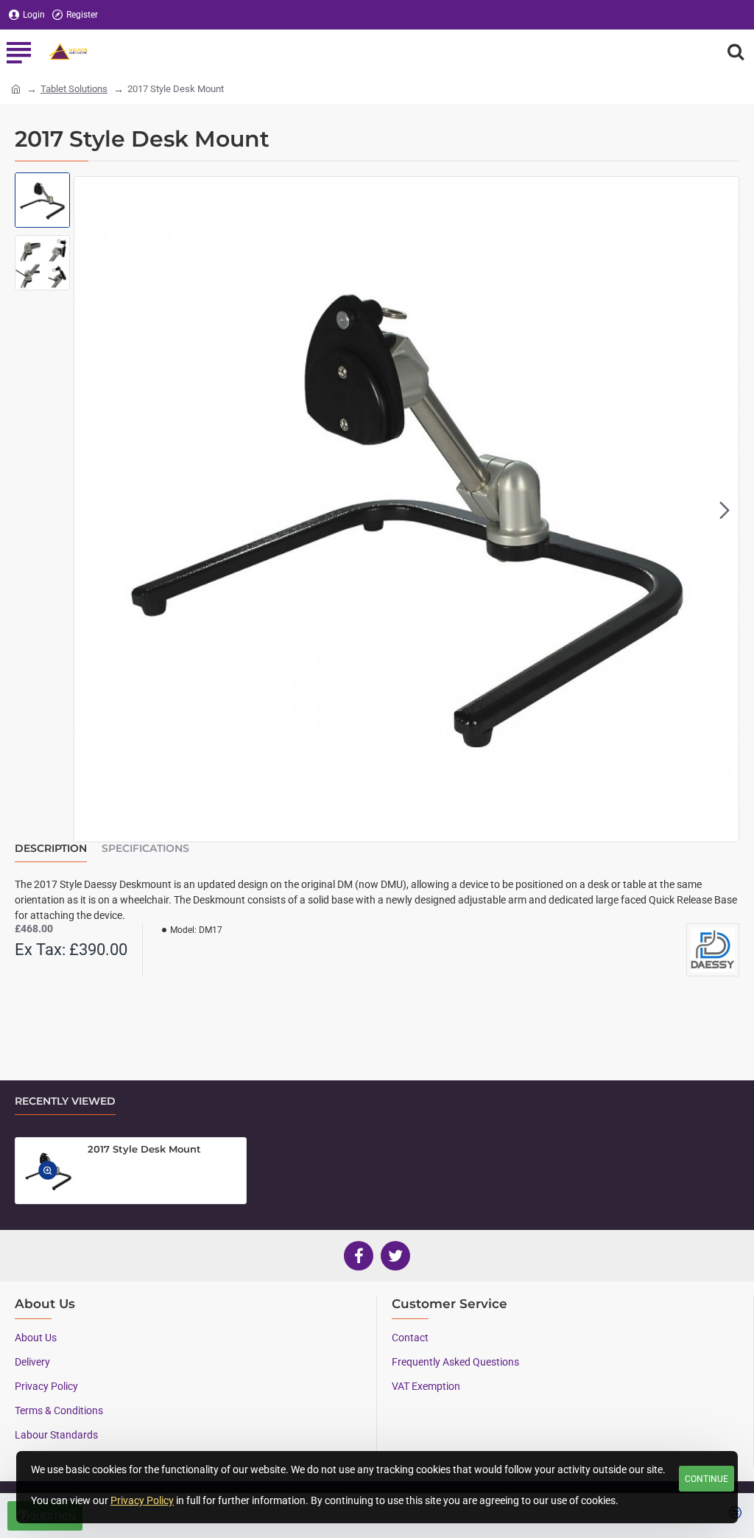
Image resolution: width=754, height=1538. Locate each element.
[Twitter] (395, 1255)
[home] (16, 88)
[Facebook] (358, 1255)
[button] (88, 509)
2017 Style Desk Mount (144, 1149)
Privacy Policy (142, 1500)
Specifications (145, 848)
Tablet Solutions (74, 88)
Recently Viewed (65, 1101)
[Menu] (18, 51)
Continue (706, 1479)
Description (51, 848)
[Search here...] (735, 51)
